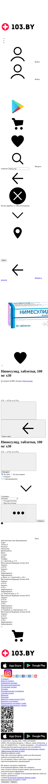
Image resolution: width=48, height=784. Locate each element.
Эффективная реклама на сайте (13, 751)
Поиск (7, 39)
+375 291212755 (41, 745)
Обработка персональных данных (14, 705)
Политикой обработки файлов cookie (21, 778)
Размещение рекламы (9, 683)
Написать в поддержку (9, 701)
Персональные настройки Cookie (13, 703)
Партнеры (5, 697)
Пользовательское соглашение (12, 691)
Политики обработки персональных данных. (28, 749)
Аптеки (8, 41)
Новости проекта (7, 681)
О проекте (5, 679)
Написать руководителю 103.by (13, 699)
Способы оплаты (7, 693)
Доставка (4, 689)
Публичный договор (9, 687)
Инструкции (10, 43)
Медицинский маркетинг (10, 685)
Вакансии (4, 695)
